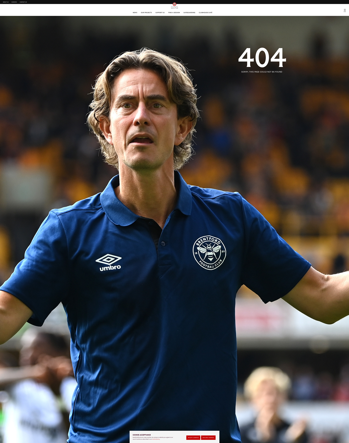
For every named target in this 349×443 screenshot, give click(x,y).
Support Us (160, 12)
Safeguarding (189, 12)
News (135, 12)
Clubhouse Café (205, 12)
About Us (6, 2)
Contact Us (23, 2)
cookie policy (156, 439)
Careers (14, 2)
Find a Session (174, 12)
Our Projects (146, 12)
